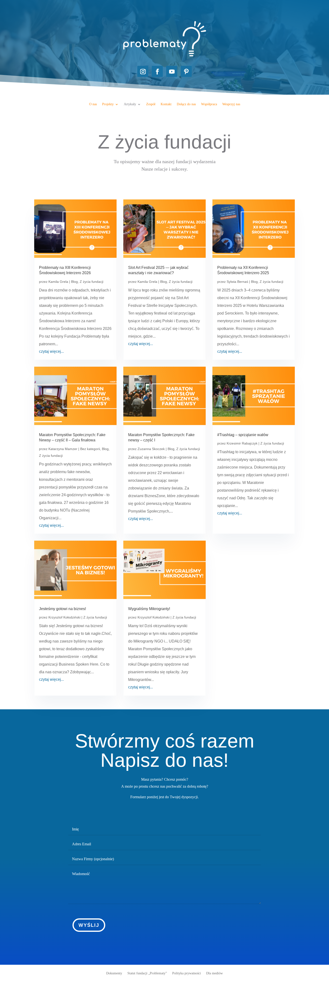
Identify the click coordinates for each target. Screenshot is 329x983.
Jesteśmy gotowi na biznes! (62, 609)
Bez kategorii (90, 449)
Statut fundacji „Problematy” (147, 973)
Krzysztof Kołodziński (64, 617)
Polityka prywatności (186, 973)
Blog (74, 282)
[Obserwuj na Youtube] (171, 71)
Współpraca (209, 104)
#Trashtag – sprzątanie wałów (242, 435)
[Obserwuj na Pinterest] (186, 71)
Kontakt (166, 104)
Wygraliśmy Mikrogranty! (149, 609)
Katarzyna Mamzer (62, 449)
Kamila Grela (58, 282)
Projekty (108, 104)
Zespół (150, 104)
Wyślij (89, 925)
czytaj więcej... (51, 351)
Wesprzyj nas (231, 104)
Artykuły (130, 104)
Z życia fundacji (91, 282)
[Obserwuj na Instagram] (142, 71)
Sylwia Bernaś (237, 282)
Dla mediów (214, 973)
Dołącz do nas (186, 104)
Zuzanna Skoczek (151, 449)
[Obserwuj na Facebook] (157, 71)
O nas (93, 104)
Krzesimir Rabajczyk (242, 443)
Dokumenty (114, 973)
